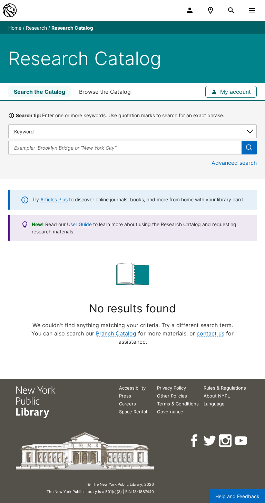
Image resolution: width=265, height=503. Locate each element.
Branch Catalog (116, 333)
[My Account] (189, 10)
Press (125, 396)
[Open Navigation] (252, 10)
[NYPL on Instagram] (226, 441)
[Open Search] (231, 10)
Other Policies (172, 396)
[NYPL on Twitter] (210, 441)
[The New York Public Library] (10, 10)
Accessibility (132, 388)
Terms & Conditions (178, 403)
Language (214, 403)
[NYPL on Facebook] (195, 441)
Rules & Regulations (225, 388)
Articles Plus (54, 199)
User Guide (79, 224)
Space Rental (133, 411)
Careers (127, 403)
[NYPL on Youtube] (241, 441)
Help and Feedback (237, 496)
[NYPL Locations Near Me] (210, 10)
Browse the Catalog (105, 91)
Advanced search (234, 162)
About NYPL (217, 396)
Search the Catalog (39, 91)
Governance (170, 411)
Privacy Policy (171, 388)
